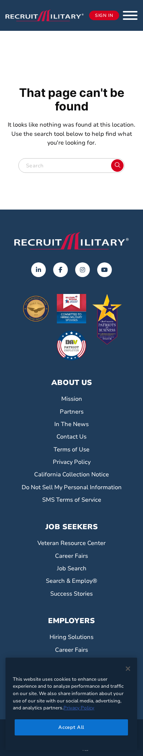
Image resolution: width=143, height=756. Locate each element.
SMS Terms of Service (71, 500)
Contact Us (71, 437)
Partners (72, 412)
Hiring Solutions (72, 637)
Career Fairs (71, 556)
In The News (71, 424)
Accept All (71, 727)
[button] (130, 15)
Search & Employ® (71, 581)
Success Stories (71, 594)
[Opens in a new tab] (38, 269)
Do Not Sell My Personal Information (72, 487)
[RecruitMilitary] (45, 15)
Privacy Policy (72, 462)
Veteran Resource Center (71, 543)
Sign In (104, 15)
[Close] (128, 669)
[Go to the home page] (72, 241)
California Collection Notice (71, 474)
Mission (71, 399)
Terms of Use (71, 450)
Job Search (72, 568)
